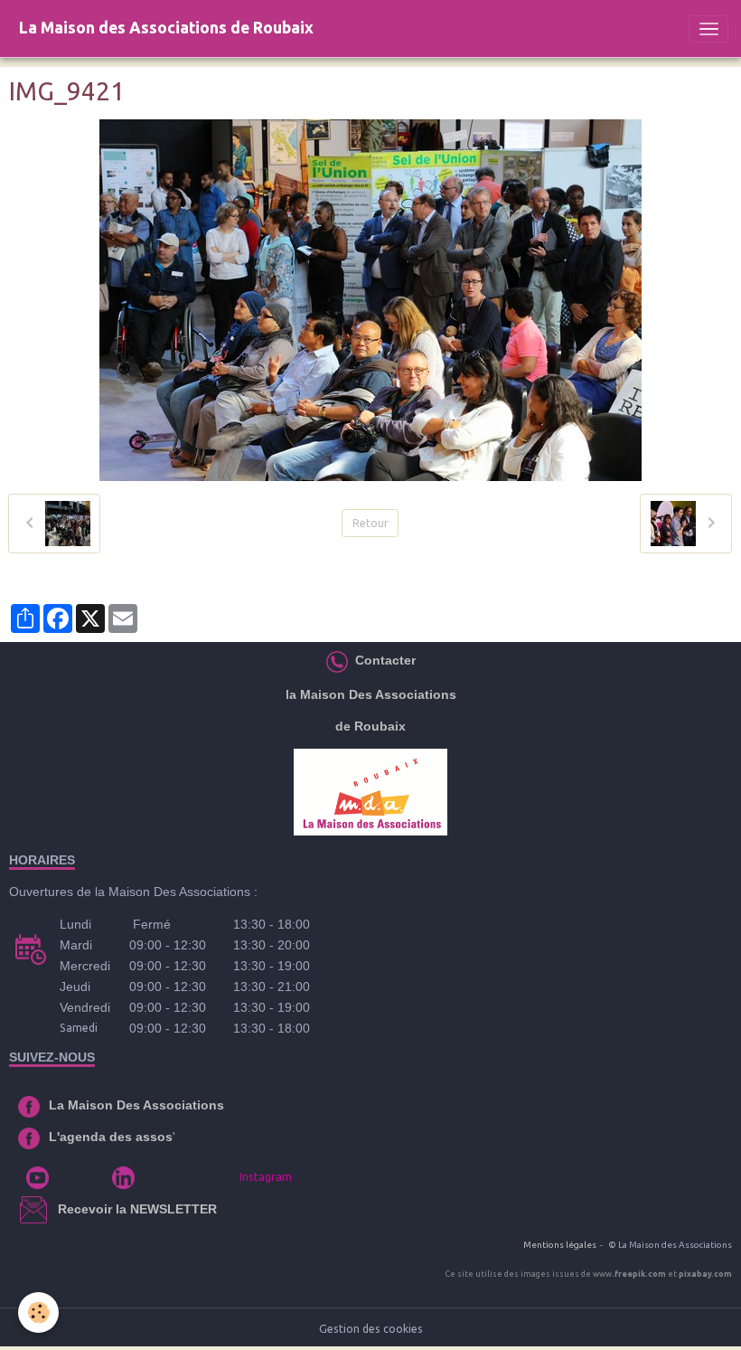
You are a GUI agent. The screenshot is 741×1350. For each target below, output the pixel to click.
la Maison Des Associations (371, 694)
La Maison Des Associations (136, 1105)
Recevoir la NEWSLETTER (137, 1209)
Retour (370, 523)
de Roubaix (370, 726)
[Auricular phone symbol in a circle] (337, 660)
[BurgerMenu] (708, 28)
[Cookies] (38, 1312)
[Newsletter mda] (56, 1209)
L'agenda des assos (111, 1136)
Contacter (384, 660)
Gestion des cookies (371, 1329)
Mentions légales (559, 1245)
